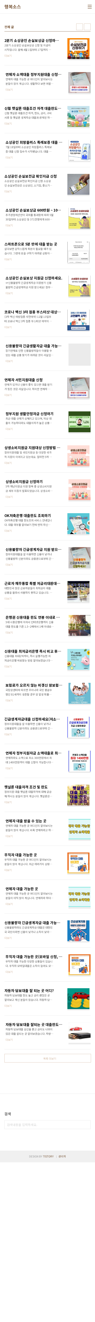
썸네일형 (79, 27)
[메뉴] (89, 6)
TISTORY (48, 1156)
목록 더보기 (49, 1058)
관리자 (62, 1156)
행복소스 (12, 6)
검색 (86, 1124)
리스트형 (87, 27)
